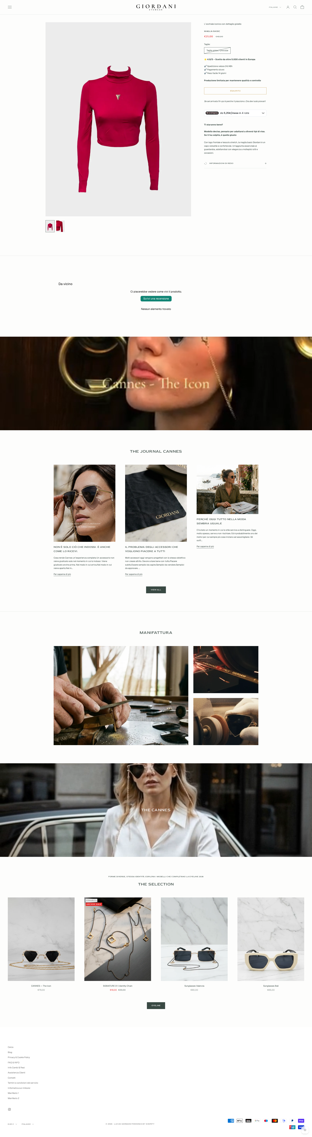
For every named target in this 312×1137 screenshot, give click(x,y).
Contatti (11, 1077)
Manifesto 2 (13, 1098)
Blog (10, 1052)
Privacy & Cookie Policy (19, 1057)
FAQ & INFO (14, 1062)
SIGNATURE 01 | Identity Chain (117, 986)
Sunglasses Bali (271, 986)
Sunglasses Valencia (194, 986)
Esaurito (235, 91)
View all (156, 590)
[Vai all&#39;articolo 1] (50, 226)
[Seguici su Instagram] (9, 1109)
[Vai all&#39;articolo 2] (60, 226)
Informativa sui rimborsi (19, 1088)
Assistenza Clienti (16, 1072)
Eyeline (156, 1005)
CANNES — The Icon (41, 986)
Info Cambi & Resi (16, 1067)
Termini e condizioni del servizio (23, 1082)
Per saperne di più (62, 574)
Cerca (10, 1047)
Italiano (273, 7)
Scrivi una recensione (156, 298)
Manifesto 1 (13, 1093)
